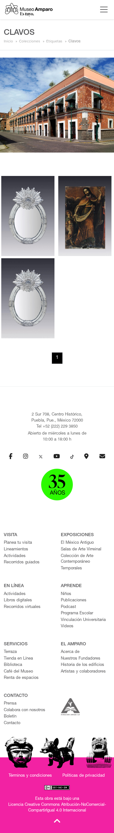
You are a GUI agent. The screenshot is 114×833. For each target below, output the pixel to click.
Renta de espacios (21, 678)
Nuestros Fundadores (80, 659)
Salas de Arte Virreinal (81, 550)
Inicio (8, 41)
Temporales (71, 569)
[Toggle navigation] (102, 9)
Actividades (15, 556)
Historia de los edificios (82, 665)
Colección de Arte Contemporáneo (77, 559)
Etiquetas (54, 41)
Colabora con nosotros (24, 710)
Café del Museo (18, 672)
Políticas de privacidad (83, 776)
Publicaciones (73, 600)
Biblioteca (13, 665)
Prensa (10, 704)
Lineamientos (16, 550)
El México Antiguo (77, 543)
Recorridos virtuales (22, 607)
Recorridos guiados (22, 563)
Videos (67, 626)
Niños (66, 594)
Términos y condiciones (30, 776)
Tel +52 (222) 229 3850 (57, 427)
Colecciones (29, 41)
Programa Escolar (77, 613)
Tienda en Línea (18, 659)
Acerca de (70, 652)
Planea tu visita (18, 543)
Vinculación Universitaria (83, 620)
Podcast (68, 607)
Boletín (10, 717)
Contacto (12, 723)
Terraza (10, 652)
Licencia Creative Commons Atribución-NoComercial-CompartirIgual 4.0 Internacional (57, 808)
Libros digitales (18, 600)
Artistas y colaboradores (83, 672)
